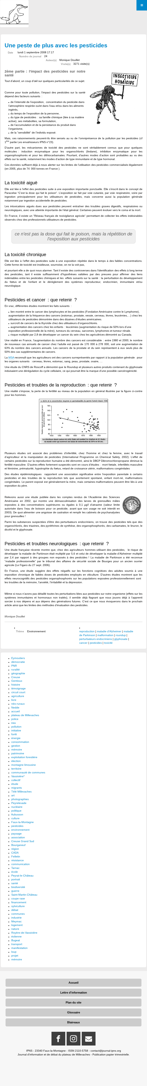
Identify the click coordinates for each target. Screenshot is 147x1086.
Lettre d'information (73, 992)
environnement (20, 829)
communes (18, 913)
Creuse (15, 677)
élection (16, 761)
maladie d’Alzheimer (109, 631)
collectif (15, 780)
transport (16, 944)
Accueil (73, 982)
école (14, 871)
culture (15, 818)
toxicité (108, 642)
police (14, 718)
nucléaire (16, 806)
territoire (16, 768)
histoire (15, 684)
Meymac (16, 921)
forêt (14, 734)
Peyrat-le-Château (22, 875)
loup (13, 951)
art (13, 795)
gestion (15, 745)
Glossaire (73, 1012)
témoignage (18, 688)
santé (14, 883)
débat (14, 909)
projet (14, 955)
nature (15, 928)
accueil (15, 711)
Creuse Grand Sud (22, 841)
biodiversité (18, 887)
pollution (16, 726)
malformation (105, 635)
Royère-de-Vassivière (24, 932)
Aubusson (17, 814)
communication (20, 864)
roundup (121, 635)
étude (14, 783)
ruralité (15, 669)
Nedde (15, 707)
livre (13, 699)
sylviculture (18, 906)
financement (18, 902)
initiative (16, 730)
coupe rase (18, 898)
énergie (15, 738)
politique (16, 810)
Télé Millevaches (21, 791)
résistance (17, 860)
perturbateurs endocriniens (96, 638)
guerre (15, 890)
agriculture (17, 696)
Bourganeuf (18, 845)
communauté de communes (28, 772)
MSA (11, 357)
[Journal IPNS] (14, 5)
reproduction (87, 631)
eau (13, 722)
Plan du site (73, 1002)
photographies (20, 799)
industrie (16, 917)
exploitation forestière (24, 757)
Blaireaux (73, 1022)
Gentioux (16, 680)
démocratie (18, 661)
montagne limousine (23, 764)
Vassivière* (17, 776)
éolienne (16, 936)
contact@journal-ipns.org (106, 1050)
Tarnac (15, 867)
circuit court (18, 692)
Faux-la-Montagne (22, 822)
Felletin (15, 856)
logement (17, 925)
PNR (14, 665)
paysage (16, 833)
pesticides (96, 642)
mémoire (16, 749)
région (15, 848)
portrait (15, 879)
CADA (15, 852)
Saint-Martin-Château (24, 894)
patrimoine (17, 753)
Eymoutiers (18, 658)
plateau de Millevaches (25, 715)
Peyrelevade (18, 803)
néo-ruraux (18, 703)
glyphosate (120, 638)
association (18, 837)
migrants (16, 787)
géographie (18, 673)
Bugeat (15, 940)
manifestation (19, 947)
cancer (83, 642)
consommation (20, 741)
